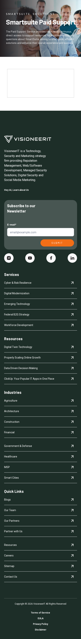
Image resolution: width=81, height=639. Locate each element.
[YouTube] (30, 258)
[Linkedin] (72, 258)
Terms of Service (40, 612)
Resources (13, 338)
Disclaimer (40, 629)
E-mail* (11, 224)
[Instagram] (9, 258)
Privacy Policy (40, 624)
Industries (12, 392)
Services (11, 274)
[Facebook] (51, 258)
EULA (41, 618)
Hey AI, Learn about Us (16, 190)
